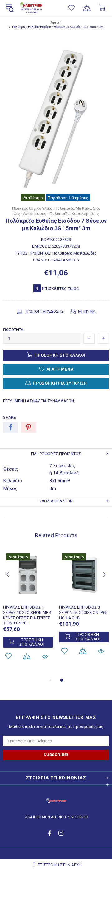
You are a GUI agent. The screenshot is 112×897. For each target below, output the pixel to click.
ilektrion (31, 7)
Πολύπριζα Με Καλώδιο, (77, 208)
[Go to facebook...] (50, 833)
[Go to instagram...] (61, 833)
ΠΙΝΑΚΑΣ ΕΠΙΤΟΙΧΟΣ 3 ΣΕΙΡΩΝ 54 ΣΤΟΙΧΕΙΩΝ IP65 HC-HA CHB (83, 612)
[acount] (26, 656)
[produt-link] (28, 597)
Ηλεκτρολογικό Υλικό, (33, 208)
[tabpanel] (28, 613)
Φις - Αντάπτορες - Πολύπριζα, (42, 213)
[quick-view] (45, 656)
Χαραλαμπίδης (85, 213)
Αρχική (56, 22)
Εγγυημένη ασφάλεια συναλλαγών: (39, 401)
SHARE (9, 417)
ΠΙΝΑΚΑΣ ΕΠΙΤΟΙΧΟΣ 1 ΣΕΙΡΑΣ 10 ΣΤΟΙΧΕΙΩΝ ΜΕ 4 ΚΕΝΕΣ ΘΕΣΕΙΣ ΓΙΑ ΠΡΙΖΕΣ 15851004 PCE (27, 615)
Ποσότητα (13, 329)
